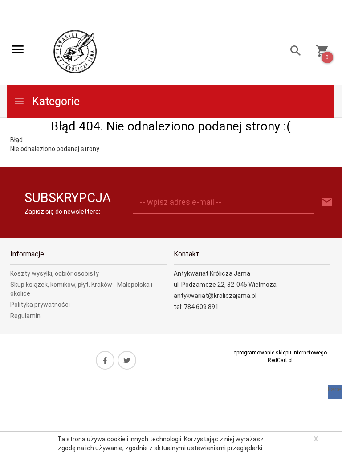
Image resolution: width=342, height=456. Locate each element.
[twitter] (127, 360)
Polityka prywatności (40, 304)
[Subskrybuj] (327, 202)
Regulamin (25, 315)
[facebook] (105, 360)
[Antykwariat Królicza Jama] (75, 51)
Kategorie (54, 101)
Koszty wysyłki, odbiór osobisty (54, 273)
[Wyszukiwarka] (292, 52)
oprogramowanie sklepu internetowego (280, 353)
